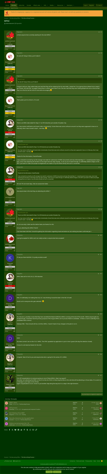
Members (69, 5)
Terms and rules (80, 461)
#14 (101, 314)
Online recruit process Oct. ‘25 (19, 423)
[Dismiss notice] (101, 12)
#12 (101, 273)
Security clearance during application (21, 418)
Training (24, 414)
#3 (101, 76)
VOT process (13, 408)
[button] (41, 5)
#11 (101, 254)
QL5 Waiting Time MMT (17, 413)
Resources (60, 5)
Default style (9, 461)
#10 (101, 235)
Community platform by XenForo (53, 464)
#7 (101, 167)
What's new (36, 5)
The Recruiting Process (24, 404)
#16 (101, 354)
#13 (101, 295)
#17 (101, 375)
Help (94, 461)
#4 (101, 97)
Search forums (14, 8)
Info (45, 5)
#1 (101, 32)
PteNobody (11, 409)
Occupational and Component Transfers (31, 409)
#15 (101, 335)
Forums (13, 5)
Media (52, 5)
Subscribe (21, 5)
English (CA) (17, 461)
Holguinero (11, 414)
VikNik (10, 404)
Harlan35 (11, 419)
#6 (101, 141)
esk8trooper (12, 425)
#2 (101, 53)
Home (7, 5)
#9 (101, 209)
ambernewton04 (10, 23)
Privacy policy (88, 461)
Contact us (72, 461)
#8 (101, 188)
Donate (29, 5)
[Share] (99, 32)
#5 (101, 120)
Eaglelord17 (96, 414)
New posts (6, 8)
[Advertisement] (23, 27)
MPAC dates (13, 403)
